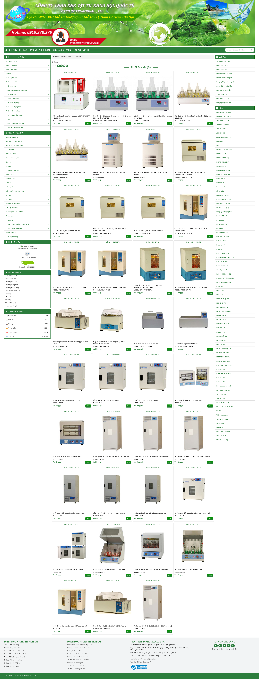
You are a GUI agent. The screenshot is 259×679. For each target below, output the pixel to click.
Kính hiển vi (10, 199)
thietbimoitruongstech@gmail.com (146, 659)
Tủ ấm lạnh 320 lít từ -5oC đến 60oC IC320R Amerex (192, 457)
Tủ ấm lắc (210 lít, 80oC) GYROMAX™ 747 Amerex (69, 287)
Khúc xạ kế (9, 162)
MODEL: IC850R (98, 459)
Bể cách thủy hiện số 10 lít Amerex (146, 344)
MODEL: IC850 (57, 516)
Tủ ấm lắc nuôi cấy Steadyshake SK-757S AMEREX (151, 569)
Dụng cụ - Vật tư (11, 154)
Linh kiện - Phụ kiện (13, 170)
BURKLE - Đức (221, 154)
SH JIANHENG (221, 394)
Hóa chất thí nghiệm (13, 158)
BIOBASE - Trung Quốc (224, 150)
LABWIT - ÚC (220, 328)
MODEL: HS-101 (58, 459)
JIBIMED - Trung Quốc (223, 282)
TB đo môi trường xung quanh (16, 90)
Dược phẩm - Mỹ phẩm (224, 86)
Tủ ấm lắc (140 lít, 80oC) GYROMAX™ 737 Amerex (109, 287)
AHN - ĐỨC (220, 145)
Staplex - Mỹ (220, 398)
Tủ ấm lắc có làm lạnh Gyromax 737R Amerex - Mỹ (70, 626)
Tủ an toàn (9, 220)
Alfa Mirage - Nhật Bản (224, 112)
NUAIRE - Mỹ (220, 369)
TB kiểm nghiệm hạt (13, 98)
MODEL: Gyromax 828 (182, 121)
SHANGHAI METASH (223, 353)
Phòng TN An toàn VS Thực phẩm (78, 648)
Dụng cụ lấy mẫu (11, 65)
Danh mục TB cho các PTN (40, 50)
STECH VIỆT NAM (11, 276)
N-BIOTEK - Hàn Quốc (223, 373)
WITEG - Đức (220, 427)
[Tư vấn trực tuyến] (27, 246)
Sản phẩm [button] (23, 50)
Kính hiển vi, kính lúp (12, 291)
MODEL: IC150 (179, 516)
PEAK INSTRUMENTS (223, 390)
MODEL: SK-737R (58, 629)
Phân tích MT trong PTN (224, 78)
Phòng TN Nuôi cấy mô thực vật (14, 657)
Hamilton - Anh (221, 245)
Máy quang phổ (11, 69)
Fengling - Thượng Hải (224, 212)
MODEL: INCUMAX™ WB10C (143, 346)
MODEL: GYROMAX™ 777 (61, 233)
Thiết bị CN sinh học (13, 111)
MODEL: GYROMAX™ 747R (183, 233)
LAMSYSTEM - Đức (222, 324)
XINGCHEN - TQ (221, 436)
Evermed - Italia (221, 187)
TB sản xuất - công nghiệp (15, 123)
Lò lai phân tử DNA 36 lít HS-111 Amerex (188, 400)
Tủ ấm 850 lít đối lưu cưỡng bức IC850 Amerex (68, 513)
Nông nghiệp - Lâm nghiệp (225, 82)
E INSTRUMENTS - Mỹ (223, 199)
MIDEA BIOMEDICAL (223, 357)
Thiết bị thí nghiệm (11, 285)
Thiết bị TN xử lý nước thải (13, 660)
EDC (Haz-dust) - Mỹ (223, 203)
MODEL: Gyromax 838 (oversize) (105, 121)
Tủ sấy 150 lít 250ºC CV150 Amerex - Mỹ (106, 400)
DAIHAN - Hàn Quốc (223, 170)
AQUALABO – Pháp (222, 120)
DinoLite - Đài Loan (223, 174)
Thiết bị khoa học (11, 282)
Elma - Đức (220, 191)
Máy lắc (8, 183)
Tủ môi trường (11, 119)
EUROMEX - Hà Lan (222, 195)
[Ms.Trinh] (27, 253)
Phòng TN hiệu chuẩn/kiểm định (15, 654)
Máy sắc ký (9, 74)
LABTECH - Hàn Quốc (223, 311)
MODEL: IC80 (57, 572)
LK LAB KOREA (221, 320)
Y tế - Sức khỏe (221, 94)
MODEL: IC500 (98, 516)
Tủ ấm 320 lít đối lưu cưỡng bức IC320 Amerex (150, 513)
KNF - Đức (219, 295)
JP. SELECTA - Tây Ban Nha (225, 278)
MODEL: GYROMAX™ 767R (102, 233)
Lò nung (8, 166)
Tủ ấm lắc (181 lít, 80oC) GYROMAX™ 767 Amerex (150, 231)
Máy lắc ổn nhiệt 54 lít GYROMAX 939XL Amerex (109, 626)
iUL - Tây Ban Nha (222, 270)
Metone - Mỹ (220, 344)
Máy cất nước (10, 179)
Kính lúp (9, 195)
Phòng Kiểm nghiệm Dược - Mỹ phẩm (80, 645)
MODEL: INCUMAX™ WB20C (184, 346)
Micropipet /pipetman (13, 203)
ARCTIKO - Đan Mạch (223, 116)
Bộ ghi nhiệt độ (11, 232)
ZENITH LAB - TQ (222, 440)
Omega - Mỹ (220, 382)
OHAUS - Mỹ (220, 378)
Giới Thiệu (13, 50)
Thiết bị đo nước (11, 82)
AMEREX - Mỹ (221, 133)
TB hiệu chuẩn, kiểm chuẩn (15, 127)
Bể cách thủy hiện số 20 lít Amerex (186, 344)
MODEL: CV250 (58, 403)
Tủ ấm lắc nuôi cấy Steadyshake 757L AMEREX (109, 569)
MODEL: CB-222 (98, 177)
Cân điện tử (10, 150)
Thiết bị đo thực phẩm (13, 107)
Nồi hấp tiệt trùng (12, 208)
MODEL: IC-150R (139, 629)
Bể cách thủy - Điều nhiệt (14, 145)
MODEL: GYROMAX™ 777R (183, 177)
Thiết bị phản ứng (12, 237)
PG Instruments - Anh (223, 386)
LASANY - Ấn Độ (221, 336)
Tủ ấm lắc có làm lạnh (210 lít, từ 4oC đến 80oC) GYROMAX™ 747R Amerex (191, 230)
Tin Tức (78, 50)
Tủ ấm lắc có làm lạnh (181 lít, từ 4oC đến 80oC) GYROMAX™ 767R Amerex (109, 230)
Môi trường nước (222, 65)
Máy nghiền (10, 187)
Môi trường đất (221, 69)
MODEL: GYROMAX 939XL (102, 629)
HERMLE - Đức (221, 249)
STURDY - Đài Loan (222, 402)
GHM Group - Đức (222, 232)
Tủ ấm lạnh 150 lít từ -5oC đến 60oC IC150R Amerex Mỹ (153, 626)
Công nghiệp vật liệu (223, 103)
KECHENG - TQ (221, 303)
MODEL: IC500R (139, 459)
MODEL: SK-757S (139, 572)
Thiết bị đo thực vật (13, 103)
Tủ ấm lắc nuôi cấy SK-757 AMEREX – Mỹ (188, 569)
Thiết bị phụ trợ (11, 78)
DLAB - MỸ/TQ (221, 179)
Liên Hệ (86, 50)
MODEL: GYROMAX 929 (101, 346)
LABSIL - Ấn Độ (221, 315)
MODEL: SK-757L (99, 572)
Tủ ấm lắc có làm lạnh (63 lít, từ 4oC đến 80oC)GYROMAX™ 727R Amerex (148, 286)
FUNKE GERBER (221, 224)
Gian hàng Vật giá (11, 306)
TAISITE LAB (220, 411)
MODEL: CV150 (98, 403)
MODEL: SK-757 (180, 572)
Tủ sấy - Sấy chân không (14, 115)
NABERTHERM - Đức (223, 361)
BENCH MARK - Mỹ (222, 158)
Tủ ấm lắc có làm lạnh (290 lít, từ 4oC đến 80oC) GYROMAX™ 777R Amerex (191, 173)
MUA (88, 124)
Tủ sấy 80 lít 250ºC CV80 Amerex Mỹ (146, 400)
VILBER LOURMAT (222, 419)
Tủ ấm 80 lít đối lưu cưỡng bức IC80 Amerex (68, 569)
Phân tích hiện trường (224, 74)
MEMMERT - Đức (222, 340)
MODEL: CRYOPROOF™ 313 (62, 121)
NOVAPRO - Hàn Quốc (224, 365)
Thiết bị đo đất (11, 94)
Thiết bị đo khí (11, 86)
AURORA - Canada (222, 125)
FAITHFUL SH (220, 220)
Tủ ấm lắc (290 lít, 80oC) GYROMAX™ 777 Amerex (69, 231)
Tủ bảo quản (10, 216)
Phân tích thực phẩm (223, 90)
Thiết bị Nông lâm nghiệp (12, 648)
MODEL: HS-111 (180, 403)
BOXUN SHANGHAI (222, 162)
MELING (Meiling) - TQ (223, 349)
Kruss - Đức (220, 291)
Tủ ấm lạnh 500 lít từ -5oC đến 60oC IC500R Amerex (151, 457)
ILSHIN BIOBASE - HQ (223, 274)
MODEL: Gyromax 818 (60, 177)
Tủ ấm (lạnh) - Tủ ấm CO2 (14, 212)
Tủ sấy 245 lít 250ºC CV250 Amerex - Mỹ (66, 400)
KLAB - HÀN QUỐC (222, 299)
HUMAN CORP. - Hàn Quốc (225, 257)
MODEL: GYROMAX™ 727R (143, 290)
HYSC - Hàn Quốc (222, 261)
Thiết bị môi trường (12, 288)
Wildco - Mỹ (220, 423)
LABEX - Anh (220, 332)
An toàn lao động (12, 137)
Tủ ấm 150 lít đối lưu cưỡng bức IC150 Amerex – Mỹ (192, 513)
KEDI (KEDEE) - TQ (222, 307)
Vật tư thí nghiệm (11, 303)
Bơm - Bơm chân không (14, 141)
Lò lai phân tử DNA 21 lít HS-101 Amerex (67, 457)
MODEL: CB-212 (139, 177)
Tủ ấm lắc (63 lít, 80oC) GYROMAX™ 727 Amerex (191, 287)
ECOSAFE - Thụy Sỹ (222, 208)
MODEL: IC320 (138, 516)
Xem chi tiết (86, 113)
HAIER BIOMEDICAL (223, 253)
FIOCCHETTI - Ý (221, 216)
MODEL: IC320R (180, 459)
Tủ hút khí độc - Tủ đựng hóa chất (17, 224)
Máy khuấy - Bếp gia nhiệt (15, 191)
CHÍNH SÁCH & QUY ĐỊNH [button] (62, 50)
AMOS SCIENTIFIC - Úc (223, 137)
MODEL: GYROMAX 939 (60, 346)
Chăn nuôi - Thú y (222, 98)
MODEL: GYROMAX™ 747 (61, 290)
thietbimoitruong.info (144, 662)
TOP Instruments (222, 415)
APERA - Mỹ (220, 141)
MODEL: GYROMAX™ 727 (183, 290)
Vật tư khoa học (10, 279)
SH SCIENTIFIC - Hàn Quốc (225, 407)
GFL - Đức (219, 228)
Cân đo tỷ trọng (11, 61)
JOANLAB (219, 286)
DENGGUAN (220, 183)
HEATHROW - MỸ (222, 266)
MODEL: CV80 (138, 403)
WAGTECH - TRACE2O (223, 432)
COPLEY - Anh (221, 166)
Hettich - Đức (221, 241)
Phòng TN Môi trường (11, 645)
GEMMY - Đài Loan (222, 237)
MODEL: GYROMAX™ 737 (101, 290)
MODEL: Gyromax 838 (142, 121)
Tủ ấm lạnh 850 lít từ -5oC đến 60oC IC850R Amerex (111, 457)
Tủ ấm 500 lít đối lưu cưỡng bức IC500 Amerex (109, 513)
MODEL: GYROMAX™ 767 (142, 233)
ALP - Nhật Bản (221, 129)
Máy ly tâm (9, 174)
